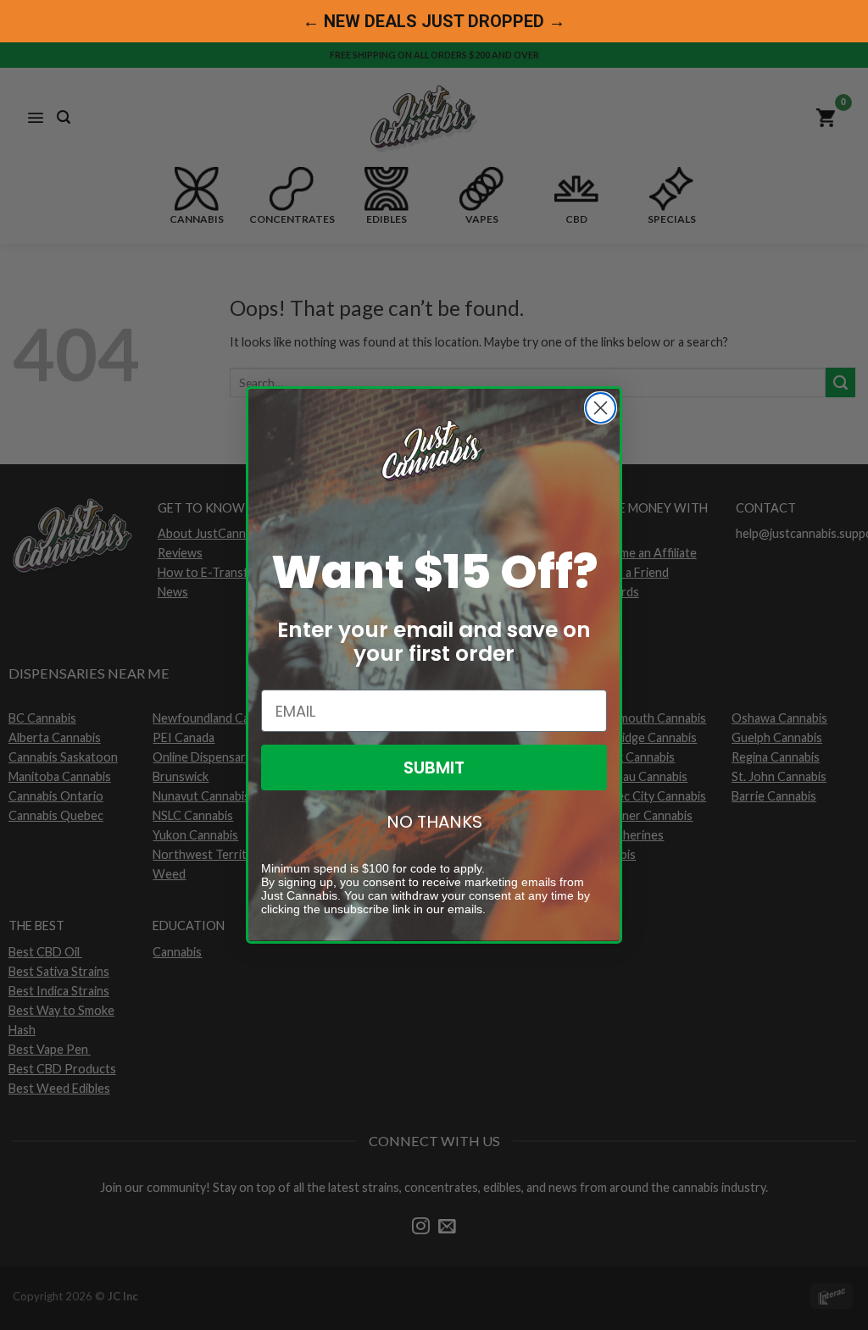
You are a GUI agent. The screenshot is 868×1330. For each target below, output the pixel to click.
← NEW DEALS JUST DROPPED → (434, 21)
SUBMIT (434, 767)
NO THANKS (434, 822)
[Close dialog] (600, 408)
